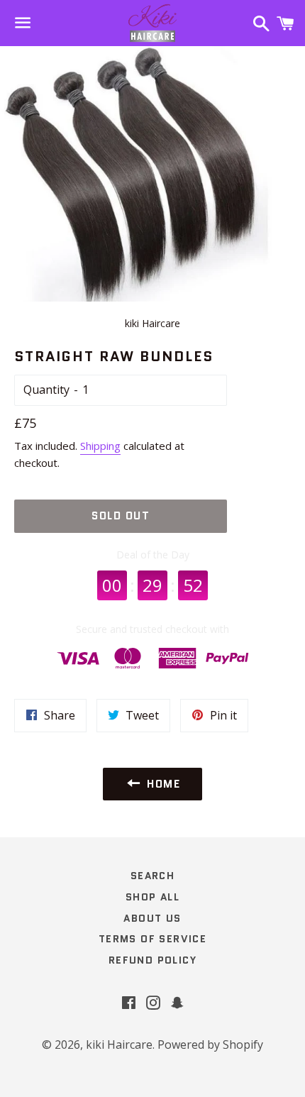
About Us (152, 918)
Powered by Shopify (210, 1044)
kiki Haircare (119, 1044)
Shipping (100, 446)
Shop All (152, 897)
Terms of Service (152, 939)
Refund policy (152, 960)
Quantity (46, 389)
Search (152, 876)
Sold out (121, 516)
